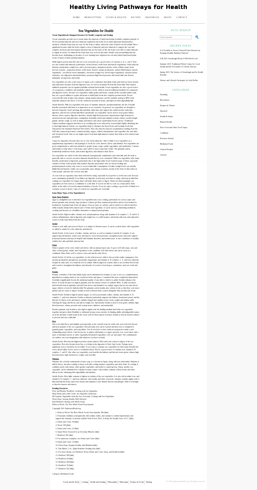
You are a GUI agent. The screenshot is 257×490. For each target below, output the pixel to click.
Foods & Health (116, 17)
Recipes (136, 17)
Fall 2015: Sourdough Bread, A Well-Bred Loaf (179, 59)
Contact (181, 17)
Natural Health (166, 122)
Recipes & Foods (137, 482)
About (168, 17)
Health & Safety (166, 116)
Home (76, 17)
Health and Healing (98, 482)
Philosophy (124, 482)
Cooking (84, 482)
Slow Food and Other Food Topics (173, 127)
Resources (152, 17)
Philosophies (113, 482)
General (163, 155)
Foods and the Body (71, 482)
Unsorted (163, 111)
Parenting (163, 95)
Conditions (164, 133)
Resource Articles (167, 138)
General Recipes (166, 149)
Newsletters (92, 17)
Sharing (149, 482)
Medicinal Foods (67, 474)
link (130, 44)
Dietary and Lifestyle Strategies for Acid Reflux (179, 80)
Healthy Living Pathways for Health (128, 7)
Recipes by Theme (167, 106)
